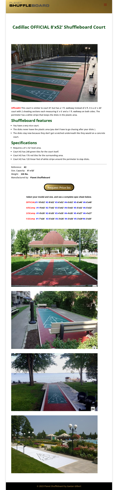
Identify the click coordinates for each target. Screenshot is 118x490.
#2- (50, 202)
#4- (68, 207)
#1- (40, 202)
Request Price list (59, 188)
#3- (59, 202)
